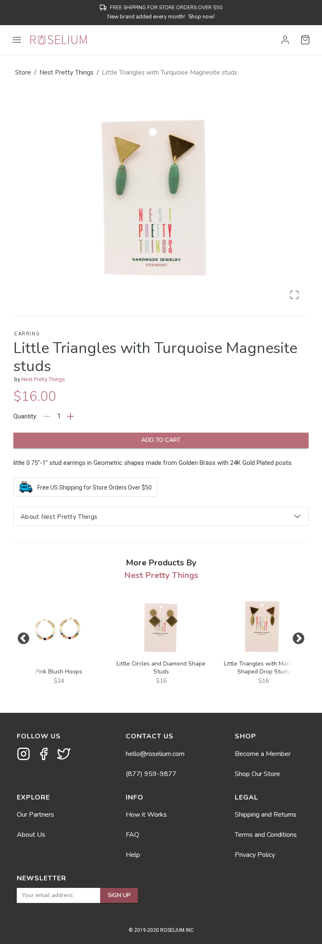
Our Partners (35, 814)
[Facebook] (44, 754)
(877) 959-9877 (151, 774)
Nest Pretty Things (43, 379)
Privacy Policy (255, 854)
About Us (31, 834)
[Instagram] (23, 754)
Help (133, 854)
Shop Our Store (257, 774)
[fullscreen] (294, 295)
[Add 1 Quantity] (70, 416)
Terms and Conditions (266, 834)
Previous (23, 639)
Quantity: (25, 416)
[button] (285, 40)
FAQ (132, 834)
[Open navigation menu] (17, 40)
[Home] (58, 39)
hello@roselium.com (155, 753)
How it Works (146, 814)
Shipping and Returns (265, 814)
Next (298, 639)
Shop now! (201, 17)
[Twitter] (64, 754)
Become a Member (263, 753)
